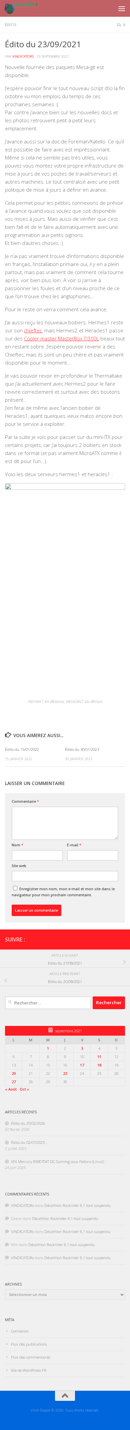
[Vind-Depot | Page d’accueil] (27, 8)
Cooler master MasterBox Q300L (61, 338)
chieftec (33, 330)
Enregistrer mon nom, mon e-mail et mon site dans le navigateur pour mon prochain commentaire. (63, 892)
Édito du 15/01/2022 (22, 749)
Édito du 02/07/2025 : (29, 1142)
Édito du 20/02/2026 (28, 1123)
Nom (17, 845)
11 (99, 1056)
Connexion (20, 1331)
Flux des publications (29, 1344)
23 (65, 1073)
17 (82, 1064)
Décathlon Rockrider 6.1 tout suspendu (77, 1205)
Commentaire (25, 801)
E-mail (74, 845)
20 (14, 1073)
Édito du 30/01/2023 (82, 749)
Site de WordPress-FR (28, 1370)
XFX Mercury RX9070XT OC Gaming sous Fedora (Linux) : (58, 1161)
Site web (19, 865)
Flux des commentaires (30, 1357)
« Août (11, 1089)
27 (14, 1081)
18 (99, 1064)
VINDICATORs (23, 56)
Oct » (24, 1089)
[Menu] (121, 8)
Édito (10, 24)
